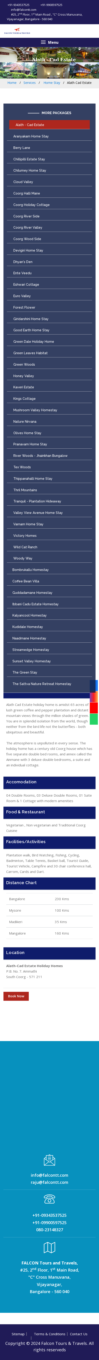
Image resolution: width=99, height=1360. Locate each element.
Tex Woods (21, 467)
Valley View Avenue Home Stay (37, 513)
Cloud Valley (22, 182)
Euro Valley (21, 296)
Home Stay (51, 82)
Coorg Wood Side (26, 239)
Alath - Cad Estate (29, 125)
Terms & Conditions (49, 1334)
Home (12, 82)
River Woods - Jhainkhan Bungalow (40, 456)
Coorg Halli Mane (26, 193)
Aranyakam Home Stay (30, 136)
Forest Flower (23, 307)
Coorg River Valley (27, 227)
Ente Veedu (22, 273)
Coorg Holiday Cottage (31, 205)
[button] (49, 42)
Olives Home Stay (26, 433)
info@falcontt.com (23, 10)
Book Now (16, 996)
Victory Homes (24, 535)
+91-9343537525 (18, 5)
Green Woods (23, 364)
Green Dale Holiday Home (33, 341)
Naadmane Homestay (29, 638)
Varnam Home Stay (28, 524)
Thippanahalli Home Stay (32, 478)
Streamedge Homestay (30, 650)
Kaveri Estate (23, 387)
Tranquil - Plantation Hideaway (36, 501)
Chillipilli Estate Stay (28, 159)
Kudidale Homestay (27, 627)
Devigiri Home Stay (27, 250)
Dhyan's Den (22, 262)
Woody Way (22, 558)
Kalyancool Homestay (29, 615)
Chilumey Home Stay (29, 170)
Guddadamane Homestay (32, 593)
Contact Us (78, 1334)
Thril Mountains (24, 490)
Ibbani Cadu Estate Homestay (35, 604)
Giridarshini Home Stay (30, 319)
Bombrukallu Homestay (30, 570)
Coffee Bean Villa (25, 581)
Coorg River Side (26, 216)
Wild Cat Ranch (24, 547)
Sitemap (18, 1334)
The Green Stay (24, 672)
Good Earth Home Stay (31, 330)
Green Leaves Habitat (30, 353)
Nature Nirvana (24, 421)
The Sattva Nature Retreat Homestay (41, 684)
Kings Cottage (24, 398)
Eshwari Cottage (25, 284)
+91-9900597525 (51, 5)
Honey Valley (23, 376)
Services (29, 82)
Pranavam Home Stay (29, 444)
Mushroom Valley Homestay (34, 410)
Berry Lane (21, 148)
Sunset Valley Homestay (31, 661)
